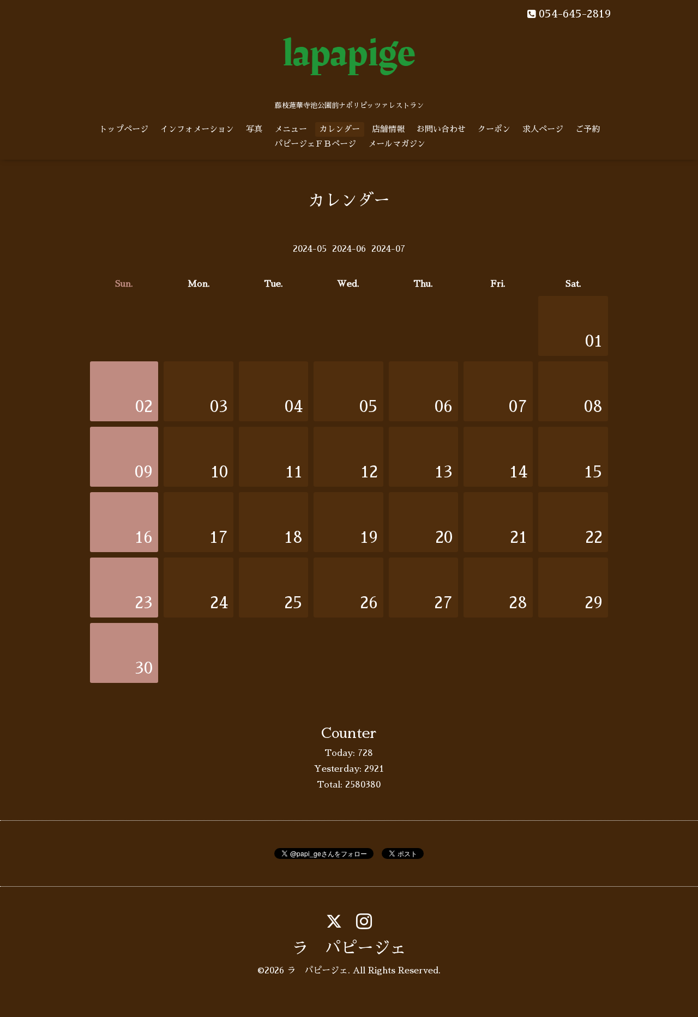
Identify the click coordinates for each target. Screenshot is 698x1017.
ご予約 (587, 129)
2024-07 (388, 249)
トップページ (123, 129)
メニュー (290, 129)
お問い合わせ (441, 129)
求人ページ (542, 129)
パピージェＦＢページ (315, 144)
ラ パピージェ (349, 948)
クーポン (494, 129)
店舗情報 (388, 129)
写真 (254, 129)
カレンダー (339, 129)
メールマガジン (396, 144)
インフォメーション (197, 129)
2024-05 (310, 249)
